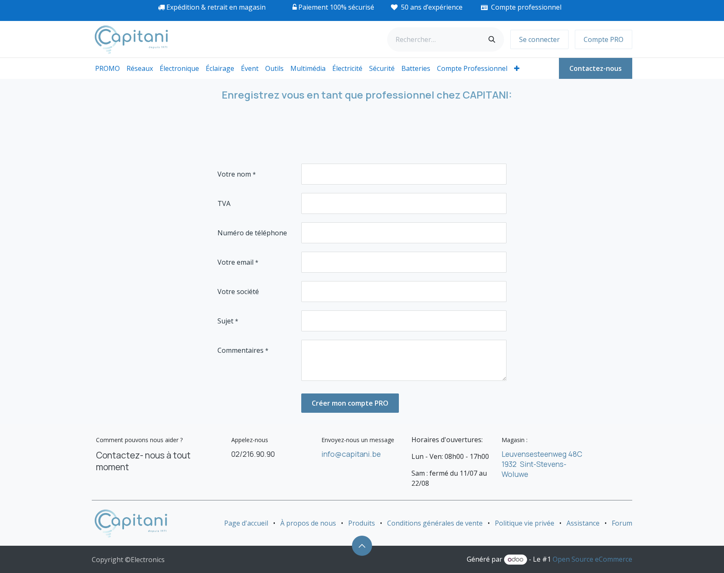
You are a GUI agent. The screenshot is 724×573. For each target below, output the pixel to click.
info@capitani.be (351, 454)
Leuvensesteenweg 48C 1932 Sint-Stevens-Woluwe (542, 464)
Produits (361, 523)
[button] (362, 546)
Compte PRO (603, 39)
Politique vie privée (524, 523)
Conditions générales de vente (435, 523)
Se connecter (539, 39)
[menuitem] (107, 68)
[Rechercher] (492, 39)
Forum (622, 523)
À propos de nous (308, 523)
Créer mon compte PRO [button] (350, 403)
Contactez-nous (595, 68)
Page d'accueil (246, 523)
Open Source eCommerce (592, 559)
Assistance (583, 523)
